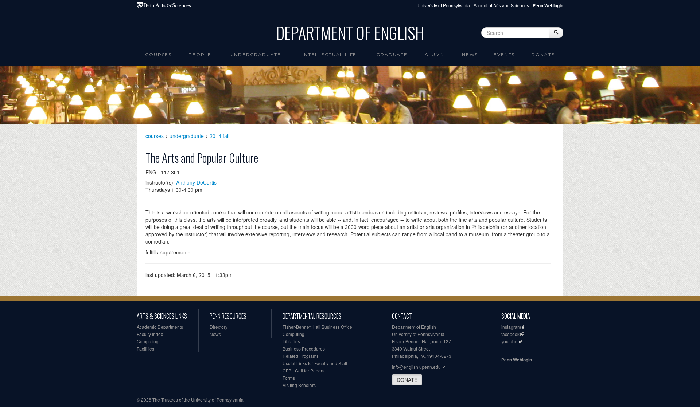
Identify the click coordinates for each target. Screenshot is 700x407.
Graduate (391, 54)
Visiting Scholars (299, 385)
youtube (509, 341)
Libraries (291, 341)
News (470, 54)
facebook (510, 334)
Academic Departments (160, 327)
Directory (219, 327)
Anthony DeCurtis (196, 182)
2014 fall (219, 135)
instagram (511, 327)
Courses (158, 54)
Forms (289, 378)
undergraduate (187, 135)
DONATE (407, 379)
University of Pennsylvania (443, 5)
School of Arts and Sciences (501, 5)
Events (504, 54)
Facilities (145, 348)
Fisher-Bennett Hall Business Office (317, 327)
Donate (543, 54)
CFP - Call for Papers (303, 370)
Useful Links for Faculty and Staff (315, 363)
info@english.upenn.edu (416, 367)
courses (154, 135)
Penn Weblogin (516, 359)
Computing (148, 341)
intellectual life (330, 54)
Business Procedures (304, 348)
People (199, 54)
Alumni (435, 54)
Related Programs (301, 356)
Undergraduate (255, 54)
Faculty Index (150, 334)
